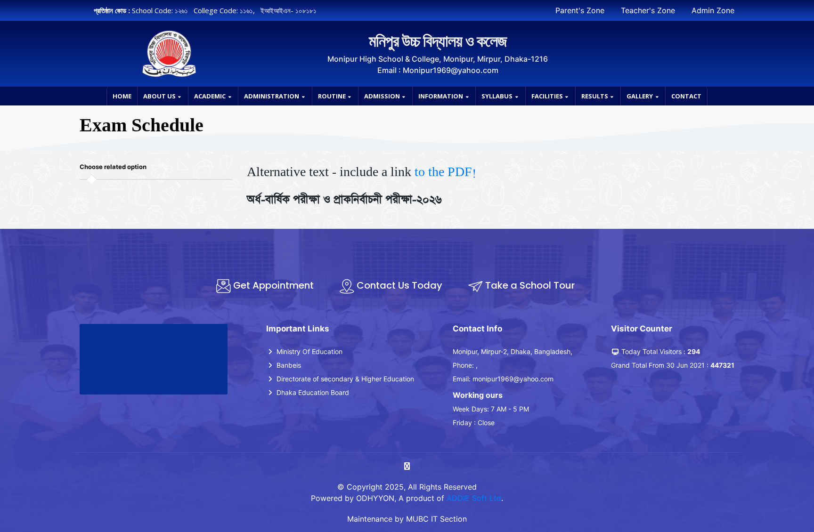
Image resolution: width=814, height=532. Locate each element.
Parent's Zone (579, 10)
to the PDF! (445, 172)
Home (122, 96)
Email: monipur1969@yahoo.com (503, 379)
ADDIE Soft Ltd (474, 498)
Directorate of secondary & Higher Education (344, 379)
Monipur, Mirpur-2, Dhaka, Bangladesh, (512, 351)
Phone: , (465, 365)
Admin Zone (713, 10)
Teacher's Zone (648, 10)
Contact (686, 96)
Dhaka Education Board (312, 392)
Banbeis (288, 365)
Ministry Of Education (308, 351)
